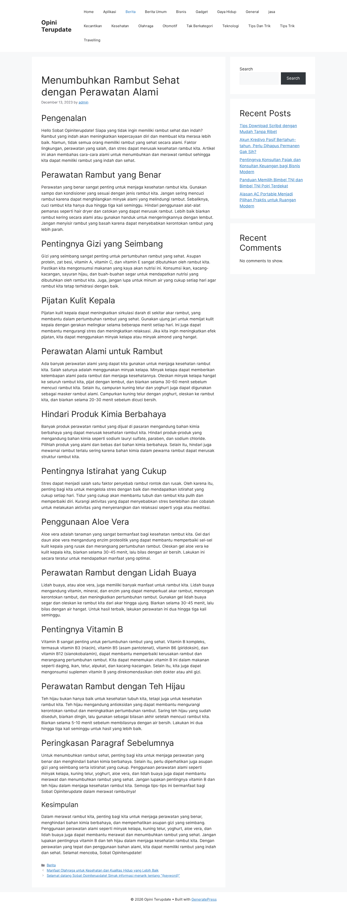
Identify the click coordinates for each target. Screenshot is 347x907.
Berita (130, 11)
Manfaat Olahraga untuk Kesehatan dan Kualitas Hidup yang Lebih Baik (103, 870)
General (252, 11)
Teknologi (230, 26)
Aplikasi (109, 11)
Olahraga (145, 26)
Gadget (202, 11)
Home (89, 11)
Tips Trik (287, 26)
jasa (271, 11)
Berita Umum (156, 11)
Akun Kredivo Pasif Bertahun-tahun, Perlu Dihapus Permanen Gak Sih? (270, 145)
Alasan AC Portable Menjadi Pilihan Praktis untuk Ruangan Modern (268, 200)
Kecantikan (93, 26)
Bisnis (181, 11)
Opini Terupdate (56, 26)
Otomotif (170, 26)
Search (246, 69)
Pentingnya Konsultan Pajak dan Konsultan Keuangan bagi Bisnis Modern (270, 165)
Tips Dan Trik (259, 26)
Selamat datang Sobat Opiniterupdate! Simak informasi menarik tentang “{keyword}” (113, 875)
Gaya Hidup (226, 11)
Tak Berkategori (199, 26)
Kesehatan (120, 26)
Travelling (92, 40)
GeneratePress (204, 899)
